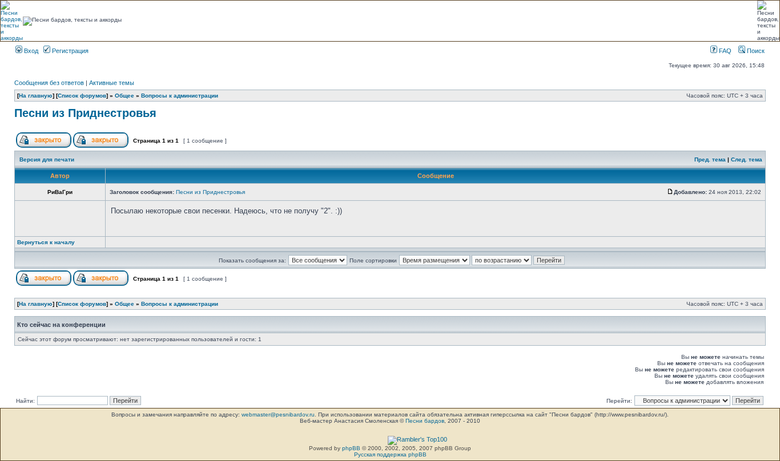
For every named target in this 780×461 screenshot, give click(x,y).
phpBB (351, 448)
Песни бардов (424, 421)
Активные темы (111, 82)
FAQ (724, 50)
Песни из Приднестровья (85, 113)
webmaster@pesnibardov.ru (278, 414)
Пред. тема (710, 159)
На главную (36, 95)
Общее (124, 95)
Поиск (755, 50)
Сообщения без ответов (49, 82)
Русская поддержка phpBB (390, 454)
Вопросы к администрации (179, 95)
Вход (30, 50)
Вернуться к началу (46, 242)
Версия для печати (46, 159)
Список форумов (82, 95)
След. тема (746, 159)
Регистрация (69, 50)
